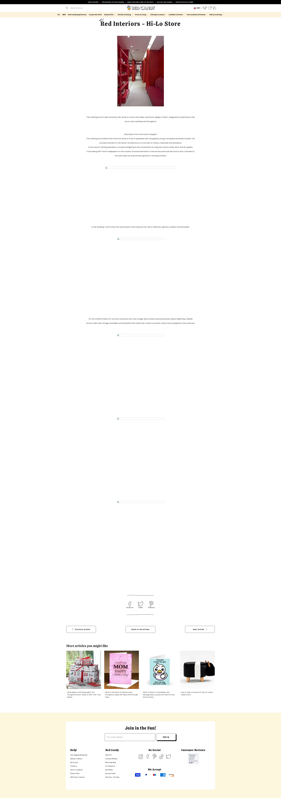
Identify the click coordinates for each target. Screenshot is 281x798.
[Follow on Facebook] (147, 756)
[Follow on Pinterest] (154, 756)
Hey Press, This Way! (112, 777)
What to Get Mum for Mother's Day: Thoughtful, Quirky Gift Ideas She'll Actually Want (121, 694)
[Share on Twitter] (140, 604)
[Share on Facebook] (129, 604)
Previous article (82, 629)
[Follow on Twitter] (168, 756)
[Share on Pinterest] (151, 604)
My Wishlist (109, 770)
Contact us (73, 766)
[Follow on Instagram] (140, 756)
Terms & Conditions (76, 770)
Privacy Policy (74, 773)
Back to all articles (140, 629)
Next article (198, 629)
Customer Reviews (111, 759)
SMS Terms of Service (77, 777)
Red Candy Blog (110, 762)
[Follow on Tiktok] (161, 756)
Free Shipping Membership (78, 755)
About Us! (108, 755)
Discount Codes (110, 773)
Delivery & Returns (76, 759)
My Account (74, 762)
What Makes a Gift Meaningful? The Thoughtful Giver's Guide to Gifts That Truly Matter (84, 694)
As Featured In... (110, 766)
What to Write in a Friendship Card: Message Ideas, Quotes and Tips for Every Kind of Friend (159, 694)
